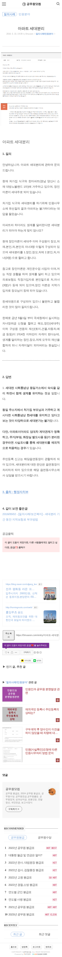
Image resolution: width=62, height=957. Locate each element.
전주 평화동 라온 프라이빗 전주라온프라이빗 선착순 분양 (21, 589)
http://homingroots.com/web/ (19, 607)
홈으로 (14, 947)
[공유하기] (12, 652)
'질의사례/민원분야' (17, 682)
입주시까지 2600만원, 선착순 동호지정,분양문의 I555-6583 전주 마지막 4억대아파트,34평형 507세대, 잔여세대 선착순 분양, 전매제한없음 (21, 595)
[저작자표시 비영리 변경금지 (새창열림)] (37, 652)
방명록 (25, 947)
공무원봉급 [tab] (17, 837)
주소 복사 (8, 635)
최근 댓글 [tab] (44, 934)
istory (27, 954)
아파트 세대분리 (31, 28)
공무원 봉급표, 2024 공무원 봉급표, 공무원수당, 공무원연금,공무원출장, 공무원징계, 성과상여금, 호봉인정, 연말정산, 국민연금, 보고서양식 (25, 798)
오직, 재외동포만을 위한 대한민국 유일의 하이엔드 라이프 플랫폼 (21, 618)
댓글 (5, 775)
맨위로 (48, 947)
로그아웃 (36, 947)
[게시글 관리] (16, 652)
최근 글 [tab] (17, 934)
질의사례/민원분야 (44, 33)
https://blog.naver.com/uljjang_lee (21, 584)
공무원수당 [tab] (44, 837)
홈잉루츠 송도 (14, 612)
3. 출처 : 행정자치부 (15, 492)
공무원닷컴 (34, 4)
